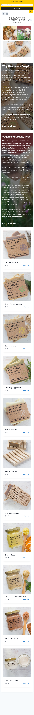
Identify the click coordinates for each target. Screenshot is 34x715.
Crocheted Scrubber (12, 513)
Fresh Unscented (11, 429)
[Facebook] (3, 13)
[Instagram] (6, 13)
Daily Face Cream (11, 680)
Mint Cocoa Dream (11, 638)
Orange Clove (10, 555)
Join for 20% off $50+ (17, 2)
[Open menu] (3, 20)
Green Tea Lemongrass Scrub (15, 597)
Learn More (9, 223)
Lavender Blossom (11, 262)
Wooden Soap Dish (11, 471)
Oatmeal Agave (10, 346)
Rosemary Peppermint (13, 388)
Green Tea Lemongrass (13, 304)
